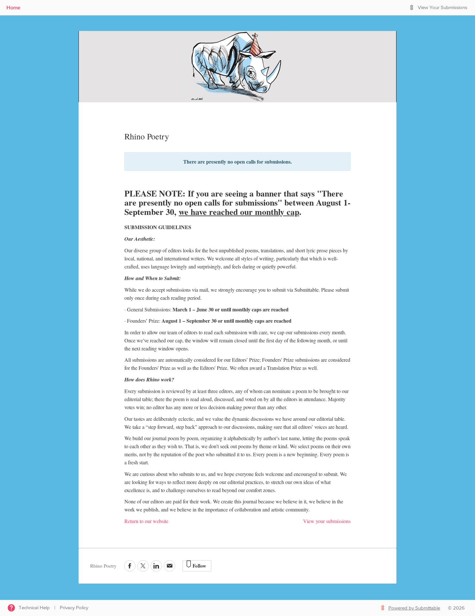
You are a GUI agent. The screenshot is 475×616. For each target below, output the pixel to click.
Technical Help (34, 607)
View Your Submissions (442, 7)
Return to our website (146, 521)
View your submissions (327, 521)
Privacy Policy (74, 607)
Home (13, 7)
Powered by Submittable (414, 608)
